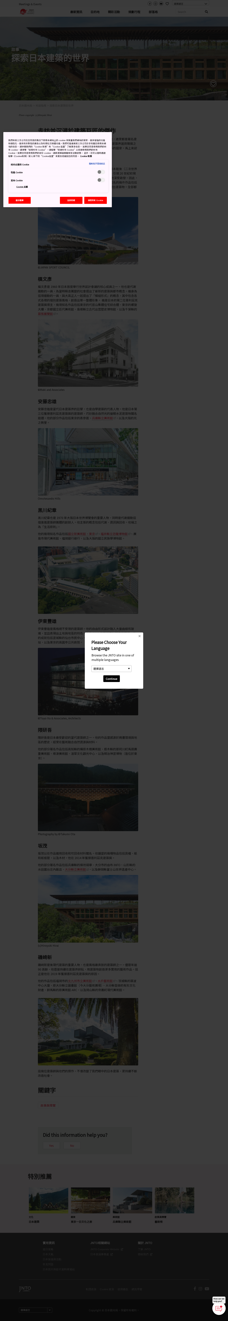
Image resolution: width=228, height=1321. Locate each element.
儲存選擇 (19, 200)
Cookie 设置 (22, 186)
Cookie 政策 (86, 156)
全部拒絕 (71, 200)
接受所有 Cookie (95, 200)
